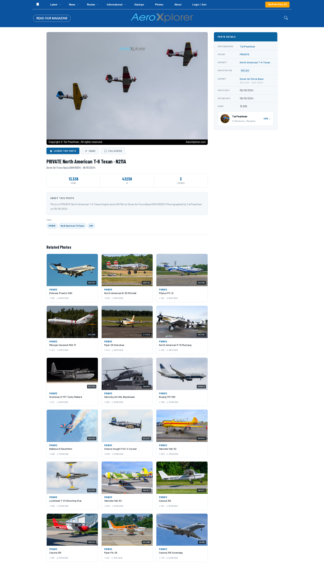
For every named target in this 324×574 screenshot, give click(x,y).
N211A (245, 70)
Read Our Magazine (52, 18)
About (177, 4)
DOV (91, 225)
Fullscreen (113, 151)
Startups (139, 4)
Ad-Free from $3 (277, 4)
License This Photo (63, 151)
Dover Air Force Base (252, 78)
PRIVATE (52, 225)
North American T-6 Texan (72, 225)
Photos (159, 4)
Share (90, 151)
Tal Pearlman (247, 46)
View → (267, 118)
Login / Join (199, 4)
